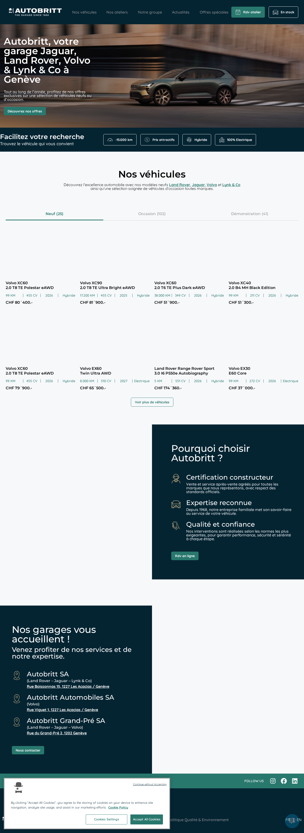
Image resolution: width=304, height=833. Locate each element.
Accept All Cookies (146, 819)
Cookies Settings (106, 819)
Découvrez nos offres (25, 111)
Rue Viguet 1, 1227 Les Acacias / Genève (62, 710)
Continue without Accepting (149, 784)
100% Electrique (239, 140)
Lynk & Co (231, 185)
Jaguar (198, 185)
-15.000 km (124, 140)
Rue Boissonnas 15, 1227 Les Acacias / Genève (68, 686)
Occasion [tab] (147, 214)
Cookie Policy (118, 807)
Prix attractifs (163, 140)
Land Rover (179, 185)
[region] (87, 803)
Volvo (212, 185)
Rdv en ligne (185, 556)
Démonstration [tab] (246, 214)
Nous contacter (28, 750)
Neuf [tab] (50, 214)
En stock (287, 12)
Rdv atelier (252, 12)
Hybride (201, 140)
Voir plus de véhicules (152, 402)
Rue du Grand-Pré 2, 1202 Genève (57, 733)
